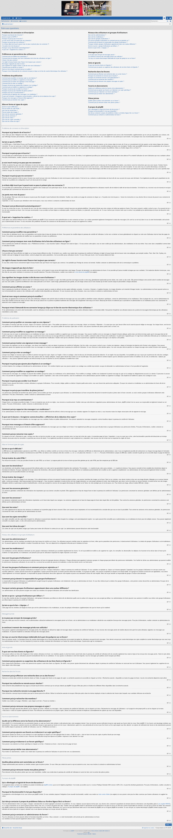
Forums (20, 18)
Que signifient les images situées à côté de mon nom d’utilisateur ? (21, 65)
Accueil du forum (8, 24)
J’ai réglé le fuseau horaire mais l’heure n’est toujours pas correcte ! (21, 62)
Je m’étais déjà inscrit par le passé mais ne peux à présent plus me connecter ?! (25, 44)
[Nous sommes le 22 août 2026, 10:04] (170, 24)
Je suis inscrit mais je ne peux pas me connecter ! (16, 40)
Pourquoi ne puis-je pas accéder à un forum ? (15, 89)
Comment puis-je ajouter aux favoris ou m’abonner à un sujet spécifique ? (109, 90)
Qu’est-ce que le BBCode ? (10, 107)
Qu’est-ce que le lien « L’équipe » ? (98, 48)
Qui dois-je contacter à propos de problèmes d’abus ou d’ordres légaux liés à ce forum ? (113, 113)
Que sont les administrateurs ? (97, 35)
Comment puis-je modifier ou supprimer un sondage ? (17, 87)
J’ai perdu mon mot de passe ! (11, 46)
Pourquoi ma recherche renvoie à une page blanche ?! (103, 77)
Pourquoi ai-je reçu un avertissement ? (13, 92)
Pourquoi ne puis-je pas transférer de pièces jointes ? (17, 90)
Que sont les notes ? (8, 117)
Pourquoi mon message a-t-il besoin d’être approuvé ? (17, 98)
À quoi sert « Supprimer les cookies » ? (13, 49)
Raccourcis (13, 18)
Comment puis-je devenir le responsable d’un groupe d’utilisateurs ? (107, 42)
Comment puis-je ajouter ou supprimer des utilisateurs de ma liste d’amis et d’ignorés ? (113, 67)
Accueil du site (6, 18)
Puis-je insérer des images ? (10, 112)
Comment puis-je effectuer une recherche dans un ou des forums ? (107, 74)
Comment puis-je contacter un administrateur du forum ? (104, 115)
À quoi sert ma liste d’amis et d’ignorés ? (100, 65)
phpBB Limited (48, 785)
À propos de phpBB (14, 786)
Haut (169, 138)
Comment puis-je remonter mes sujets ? (13, 100)
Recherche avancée (170, 21)
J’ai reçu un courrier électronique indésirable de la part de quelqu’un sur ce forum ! (112, 58)
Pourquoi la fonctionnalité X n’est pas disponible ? (102, 111)
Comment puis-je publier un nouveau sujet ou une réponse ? (19, 78)
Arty (89, 832)
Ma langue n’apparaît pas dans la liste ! (13, 64)
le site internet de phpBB (81, 272)
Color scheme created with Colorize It (100, 830)
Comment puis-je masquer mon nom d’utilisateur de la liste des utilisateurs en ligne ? (26, 58)
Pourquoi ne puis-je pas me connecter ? (13, 42)
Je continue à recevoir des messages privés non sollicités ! (105, 56)
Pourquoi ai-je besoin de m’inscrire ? (12, 35)
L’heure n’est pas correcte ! (10, 60)
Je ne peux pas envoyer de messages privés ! (101, 54)
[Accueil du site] (86, 8)
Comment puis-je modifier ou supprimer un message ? (17, 80)
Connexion (15, 21)
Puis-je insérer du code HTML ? (11, 108)
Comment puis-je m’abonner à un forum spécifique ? (103, 92)
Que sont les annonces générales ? (12, 114)
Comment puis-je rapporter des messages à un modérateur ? (19, 94)
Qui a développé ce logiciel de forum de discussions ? (104, 109)
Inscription (24, 21)
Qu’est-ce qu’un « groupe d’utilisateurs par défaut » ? (103, 46)
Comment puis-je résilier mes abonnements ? (101, 93)
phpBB (72, 830)
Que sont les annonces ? (9, 116)
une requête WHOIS (164, 804)
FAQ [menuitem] (165, 18)
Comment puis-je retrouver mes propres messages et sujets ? (106, 81)
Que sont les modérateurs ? (96, 37)
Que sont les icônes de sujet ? (11, 121)
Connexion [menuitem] (168, 18)
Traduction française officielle (84, 833)
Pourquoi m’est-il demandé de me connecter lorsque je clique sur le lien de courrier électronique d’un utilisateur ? (34, 71)
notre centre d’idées (104, 794)
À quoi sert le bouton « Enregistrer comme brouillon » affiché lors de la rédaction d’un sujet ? (29, 96)
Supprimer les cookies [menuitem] (148, 827)
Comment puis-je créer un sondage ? (12, 83)
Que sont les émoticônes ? (10, 110)
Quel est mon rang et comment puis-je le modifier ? (17, 69)
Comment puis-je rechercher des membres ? (101, 79)
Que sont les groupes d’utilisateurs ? (98, 38)
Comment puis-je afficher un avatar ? (13, 67)
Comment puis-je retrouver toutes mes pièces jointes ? (104, 102)
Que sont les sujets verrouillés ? (11, 119)
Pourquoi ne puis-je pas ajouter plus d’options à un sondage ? (20, 85)
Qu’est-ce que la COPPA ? (10, 37)
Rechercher (6, 21)
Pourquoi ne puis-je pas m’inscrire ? (12, 38)
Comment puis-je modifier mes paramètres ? (15, 56)
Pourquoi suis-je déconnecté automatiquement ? (16, 48)
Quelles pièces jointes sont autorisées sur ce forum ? (103, 100)
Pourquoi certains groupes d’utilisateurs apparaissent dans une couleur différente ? (112, 44)
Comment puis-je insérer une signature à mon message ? (18, 81)
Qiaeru (94, 833)
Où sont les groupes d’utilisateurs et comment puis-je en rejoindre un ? (108, 40)
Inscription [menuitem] (171, 18)
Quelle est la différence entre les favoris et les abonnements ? (106, 88)
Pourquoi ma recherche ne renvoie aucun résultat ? (103, 76)
